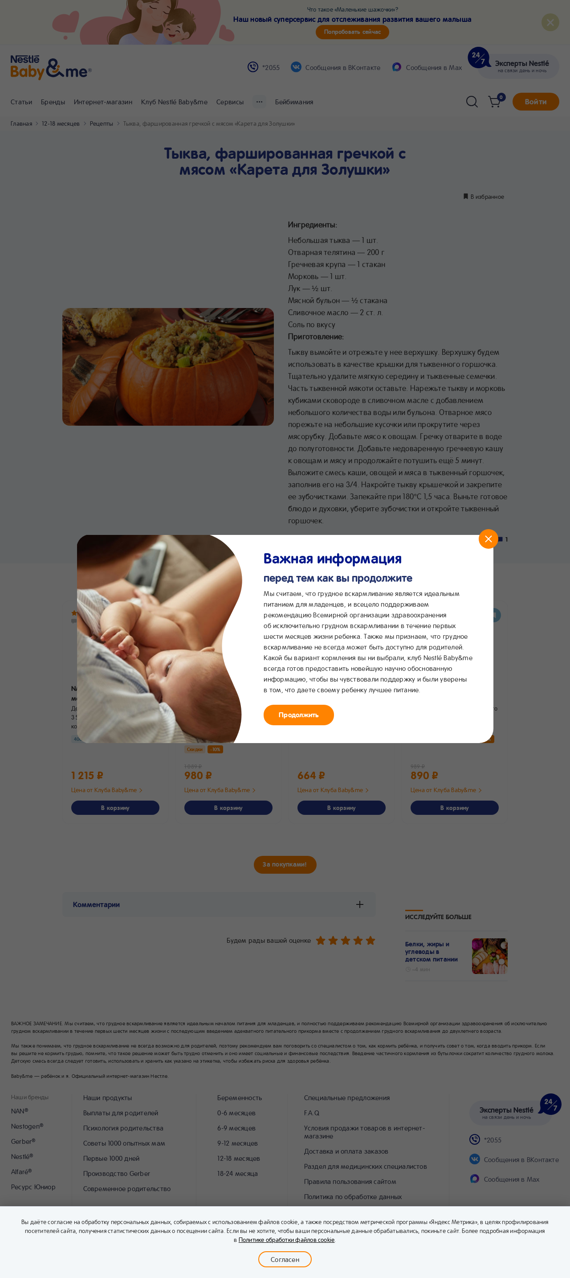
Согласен (285, 1259)
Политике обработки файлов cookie (287, 1239)
